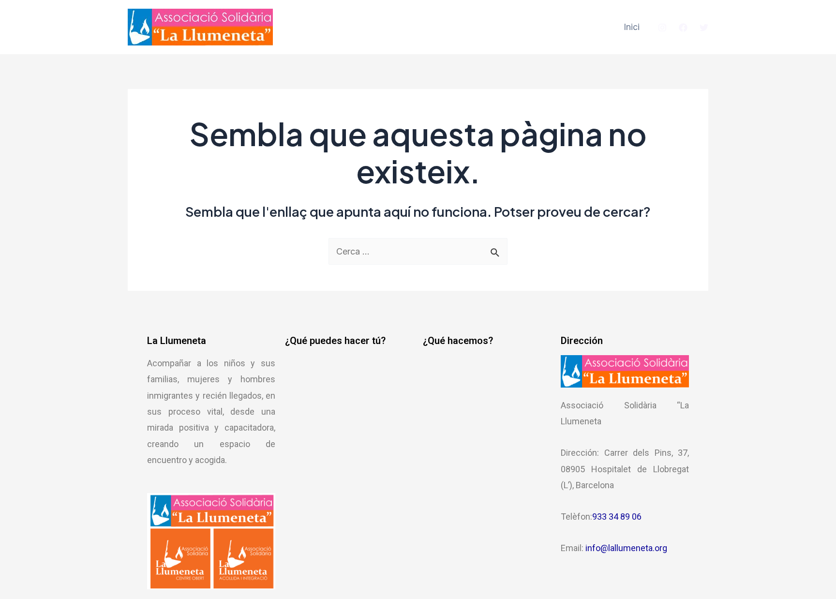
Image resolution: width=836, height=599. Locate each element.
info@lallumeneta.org (626, 548)
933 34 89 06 (617, 516)
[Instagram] (662, 27)
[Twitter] (704, 27)
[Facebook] (683, 27)
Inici (632, 27)
